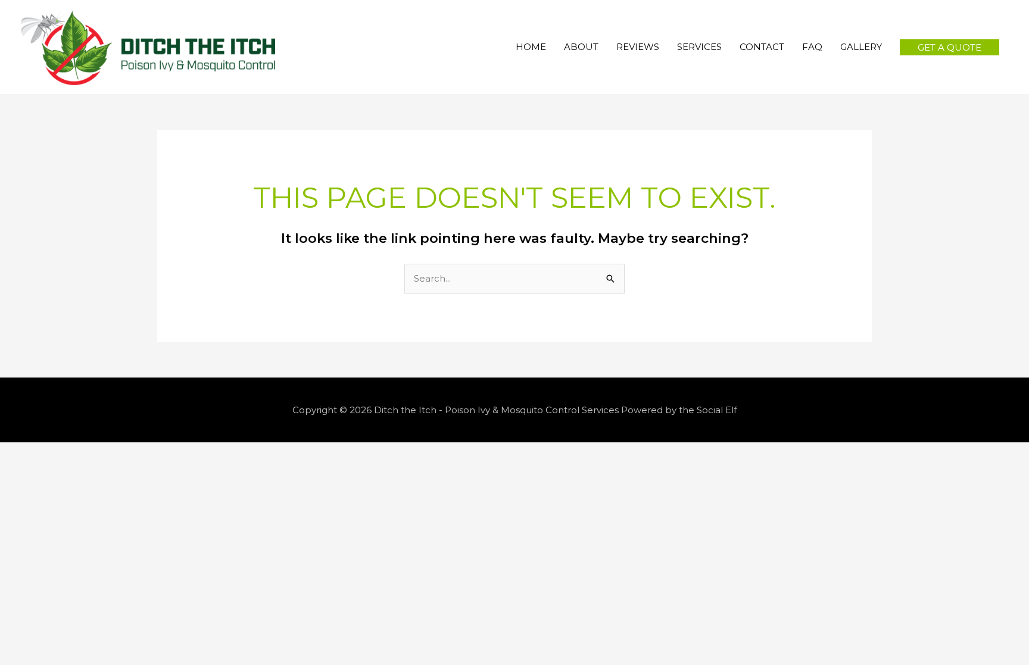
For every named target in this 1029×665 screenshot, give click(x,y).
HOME (531, 46)
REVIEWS (637, 46)
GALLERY (861, 46)
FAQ (812, 46)
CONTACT (762, 46)
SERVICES (699, 46)
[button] (949, 47)
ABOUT (581, 46)
